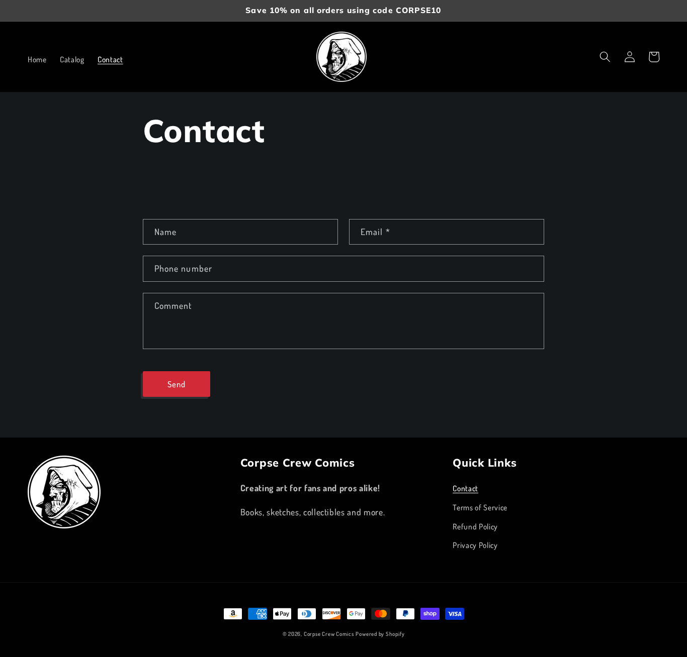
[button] (605, 57)
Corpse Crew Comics (329, 633)
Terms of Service (480, 507)
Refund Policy (475, 526)
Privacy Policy (475, 545)
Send (176, 384)
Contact (465, 488)
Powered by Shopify (380, 633)
